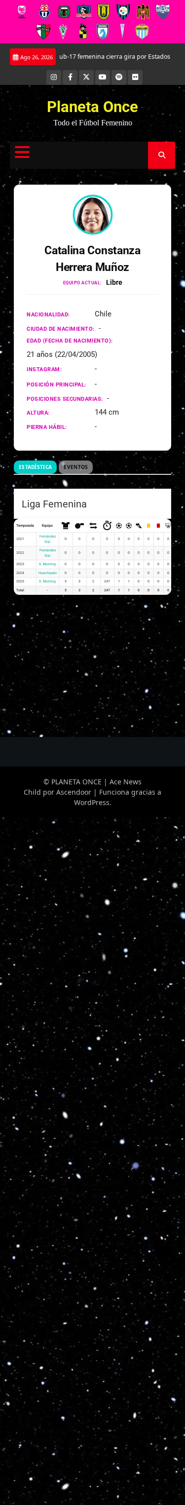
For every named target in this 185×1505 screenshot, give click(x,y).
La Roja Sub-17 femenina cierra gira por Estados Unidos (98, 56)
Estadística (35, 466)
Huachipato (47, 573)
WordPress (92, 802)
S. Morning (47, 564)
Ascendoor (73, 792)
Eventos (76, 466)
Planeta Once (92, 107)
